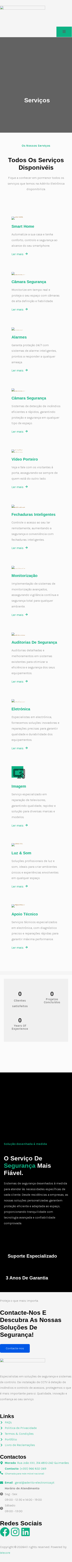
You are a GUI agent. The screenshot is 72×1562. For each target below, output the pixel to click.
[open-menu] (64, 31)
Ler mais (17, 254)
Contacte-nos (15, 1348)
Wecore (5, 1553)
